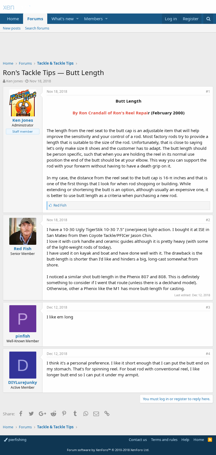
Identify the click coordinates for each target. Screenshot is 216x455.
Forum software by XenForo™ (108, 450)
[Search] (208, 18)
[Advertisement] (108, 48)
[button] (77, 18)
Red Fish (23, 248)
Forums (35, 18)
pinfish (22, 336)
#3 (208, 307)
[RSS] (210, 439)
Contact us (138, 439)
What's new (62, 18)
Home (13, 18)
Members (93, 18)
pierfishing (17, 439)
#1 (208, 91)
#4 (208, 353)
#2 (208, 220)
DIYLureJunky (22, 382)
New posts (12, 28)
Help (185, 439)
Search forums (37, 28)
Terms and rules (164, 439)
